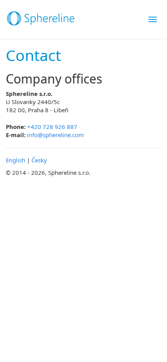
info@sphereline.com (55, 135)
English (15, 160)
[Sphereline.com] (37, 19)
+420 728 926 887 (52, 127)
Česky (39, 160)
